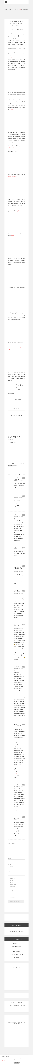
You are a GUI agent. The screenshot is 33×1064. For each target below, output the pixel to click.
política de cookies (5, 1060)
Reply (24, 496)
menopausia (16, 943)
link (8, 378)
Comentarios (16, 399)
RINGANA (16, 929)
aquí (11, 109)
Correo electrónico (10, 865)
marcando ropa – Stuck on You (14, 436)
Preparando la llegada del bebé (19, 569)
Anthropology (21, 149)
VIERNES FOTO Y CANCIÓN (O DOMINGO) (16, 1022)
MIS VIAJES (16, 951)
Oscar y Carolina (17, 591)
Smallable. (12, 147)
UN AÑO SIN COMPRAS (16, 954)
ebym (17, 408)
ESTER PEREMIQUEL (18, 725)
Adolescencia (16, 946)
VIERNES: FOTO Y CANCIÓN (16, 931)
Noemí (16, 515)
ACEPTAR (16, 1062)
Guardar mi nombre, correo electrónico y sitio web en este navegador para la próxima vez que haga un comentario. (13, 888)
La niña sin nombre (17, 478)
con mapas (12, 442)
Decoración (17, 949)
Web (9, 872)
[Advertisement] (16, 979)
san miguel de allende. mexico (19, 1005)
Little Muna (18, 496)
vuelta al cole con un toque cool (16, 464)
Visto (12, 235)
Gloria (16, 784)
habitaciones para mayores (15, 57)
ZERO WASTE (16, 957)
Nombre (10, 858)
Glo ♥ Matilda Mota (16, 625)
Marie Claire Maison (13, 176)
